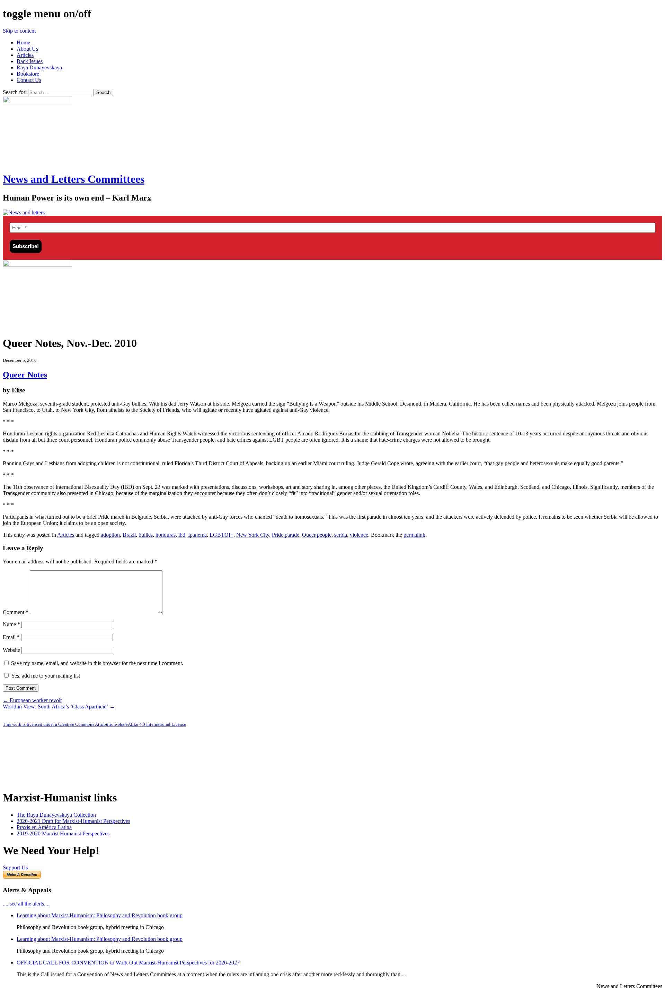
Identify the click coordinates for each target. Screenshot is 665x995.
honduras (166, 535)
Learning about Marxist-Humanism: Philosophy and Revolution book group (100, 915)
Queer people (316, 535)
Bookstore (28, 74)
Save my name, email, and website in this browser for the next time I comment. (97, 663)
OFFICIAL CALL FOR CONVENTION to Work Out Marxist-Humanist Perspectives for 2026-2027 (128, 963)
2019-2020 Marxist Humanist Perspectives (63, 833)
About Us (27, 49)
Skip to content (19, 31)
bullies (146, 535)
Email (11, 637)
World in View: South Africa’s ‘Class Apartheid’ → (59, 706)
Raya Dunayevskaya (39, 67)
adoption (110, 535)
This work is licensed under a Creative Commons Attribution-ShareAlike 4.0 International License (94, 724)
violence (359, 535)
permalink (414, 535)
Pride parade (285, 535)
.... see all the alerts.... (26, 904)
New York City (252, 535)
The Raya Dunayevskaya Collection (56, 815)
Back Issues (30, 61)
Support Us (15, 867)
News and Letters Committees (73, 179)
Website (11, 650)
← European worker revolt (32, 700)
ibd (181, 535)
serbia (340, 535)
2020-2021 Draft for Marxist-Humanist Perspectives (73, 821)
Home (23, 42)
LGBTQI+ (221, 535)
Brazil (129, 535)
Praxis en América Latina (44, 827)
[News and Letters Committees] (24, 212)
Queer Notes (25, 374)
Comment (15, 612)
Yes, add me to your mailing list (45, 676)
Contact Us (29, 80)
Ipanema (197, 535)
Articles (25, 55)
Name (11, 624)
